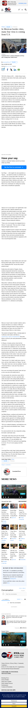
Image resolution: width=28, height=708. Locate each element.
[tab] (5, 599)
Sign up (23, 588)
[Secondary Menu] (3, 9)
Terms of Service (5, 663)
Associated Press (6, 62)
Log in (20, 588)
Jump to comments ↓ (6, 464)
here (8, 583)
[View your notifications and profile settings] (25, 599)
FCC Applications (19, 667)
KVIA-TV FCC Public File (8, 667)
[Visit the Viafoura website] (23, 627)
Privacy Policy (13, 663)
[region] (14, 608)
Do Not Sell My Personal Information (10, 668)
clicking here (13, 578)
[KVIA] (9, 9)
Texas (13, 459)
